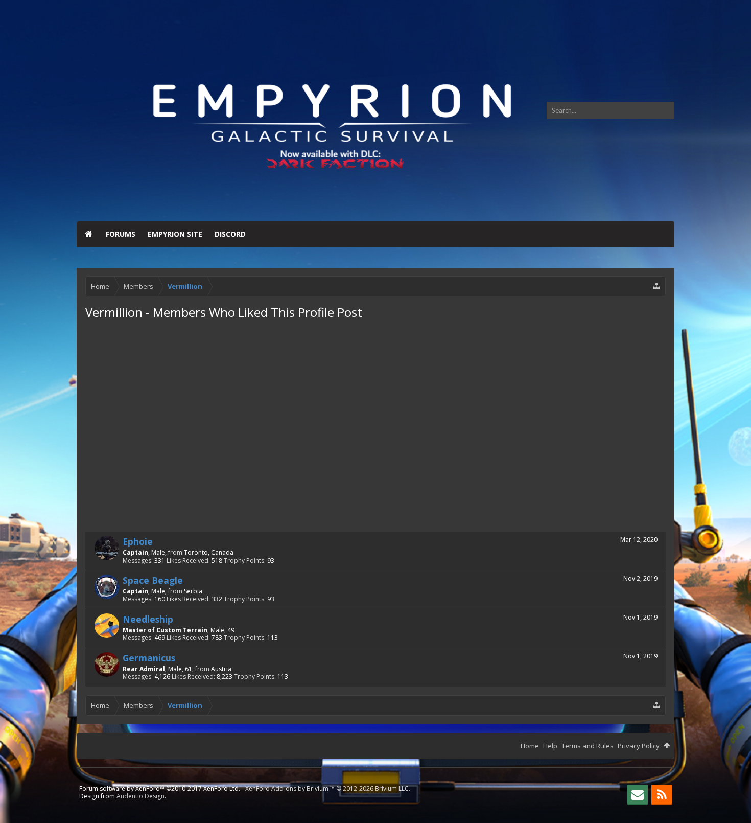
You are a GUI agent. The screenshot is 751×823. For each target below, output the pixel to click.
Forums (120, 234)
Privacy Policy (639, 745)
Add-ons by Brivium (327, 788)
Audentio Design (140, 796)
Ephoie (138, 541)
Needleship (148, 619)
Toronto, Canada (208, 552)
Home (88, 234)
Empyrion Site (175, 234)
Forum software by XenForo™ (159, 788)
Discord (230, 234)
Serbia (193, 591)
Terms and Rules (587, 745)
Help (550, 745)
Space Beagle (153, 580)
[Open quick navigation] (656, 286)
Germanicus (149, 658)
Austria (221, 669)
